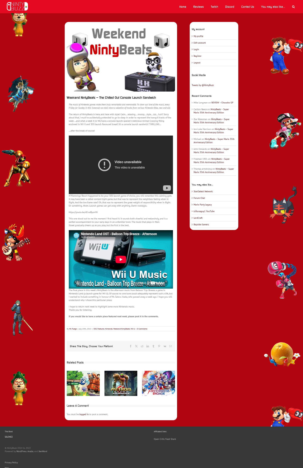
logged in (84, 414)
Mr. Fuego (73, 329)
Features (101, 329)
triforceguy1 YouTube (204, 211)
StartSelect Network (203, 191)
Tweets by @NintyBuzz (203, 85)
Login (196, 49)
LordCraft (198, 217)
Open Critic (159, 439)
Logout (197, 62)
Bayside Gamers (201, 224)
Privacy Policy (11, 462)
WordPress (21, 451)
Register (197, 56)
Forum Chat (199, 198)
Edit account (200, 42)
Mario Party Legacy (203, 204)
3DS (95, 329)
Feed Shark (170, 439)
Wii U (133, 329)
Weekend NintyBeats (121, 329)
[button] (293, 6)
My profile (198, 36)
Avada (30, 451)
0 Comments (142, 329)
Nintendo (109, 329)
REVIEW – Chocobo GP (222, 102)
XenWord (43, 451)
